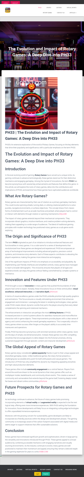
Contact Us (60, 12)
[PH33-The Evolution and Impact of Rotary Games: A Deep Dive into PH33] (8, 10)
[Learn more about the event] (42, 16)
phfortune (53, 292)
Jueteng (59, 7)
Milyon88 (63, 214)
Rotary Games (47, 12)
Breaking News (71, 469)
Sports (49, 7)
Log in (37, 474)
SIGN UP (15, 3)
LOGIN (6, 3)
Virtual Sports (71, 7)
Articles (72, 12)
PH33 (39, 7)
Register (45, 474)
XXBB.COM (43, 452)
